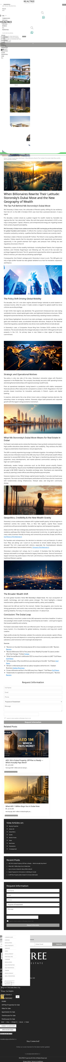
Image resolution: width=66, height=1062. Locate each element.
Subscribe (59, 944)
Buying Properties (13, 826)
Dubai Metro (12, 832)
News (10, 840)
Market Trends (12, 837)
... (27, 768)
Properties (7, 4)
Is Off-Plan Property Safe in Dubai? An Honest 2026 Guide (23, 875)
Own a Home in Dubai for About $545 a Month (20, 869)
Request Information (33, 722)
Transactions (12, 846)
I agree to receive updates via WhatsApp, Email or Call (19, 718)
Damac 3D (11, 829)
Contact (6, 990)
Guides (11, 834)
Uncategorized (13, 849)
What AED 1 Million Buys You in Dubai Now (23, 806)
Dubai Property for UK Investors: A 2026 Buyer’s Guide (22, 872)
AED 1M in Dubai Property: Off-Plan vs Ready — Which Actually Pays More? (24, 761)
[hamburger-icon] (64, 5)
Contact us (8, 44)
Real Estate (12, 843)
